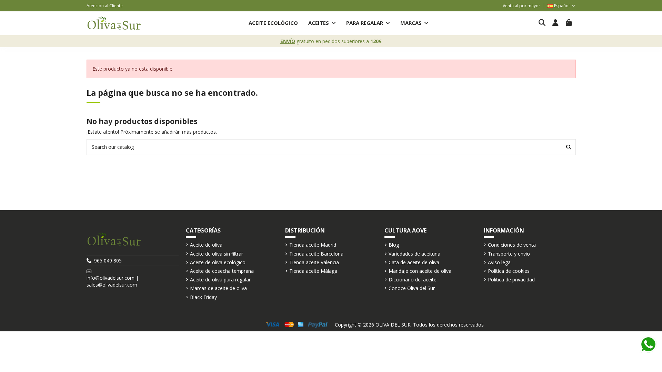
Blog (394, 244)
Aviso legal (500, 262)
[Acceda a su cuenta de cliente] (555, 23)
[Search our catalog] (568, 147)
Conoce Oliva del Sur (412, 288)
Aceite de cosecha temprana (222, 271)
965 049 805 (108, 260)
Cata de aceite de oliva (414, 262)
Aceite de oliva (206, 244)
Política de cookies (509, 271)
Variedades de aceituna (414, 253)
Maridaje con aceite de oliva (420, 271)
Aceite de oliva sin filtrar (216, 253)
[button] (322, 23)
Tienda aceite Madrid (312, 244)
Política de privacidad (511, 279)
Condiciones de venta (512, 244)
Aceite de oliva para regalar (220, 279)
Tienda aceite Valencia (314, 262)
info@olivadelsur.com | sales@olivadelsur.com (113, 281)
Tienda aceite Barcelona (316, 253)
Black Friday (203, 297)
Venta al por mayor (521, 6)
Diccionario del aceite (413, 279)
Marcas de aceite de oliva (218, 288)
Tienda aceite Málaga (313, 271)
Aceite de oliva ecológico (217, 262)
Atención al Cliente (105, 6)
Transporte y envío (509, 253)
